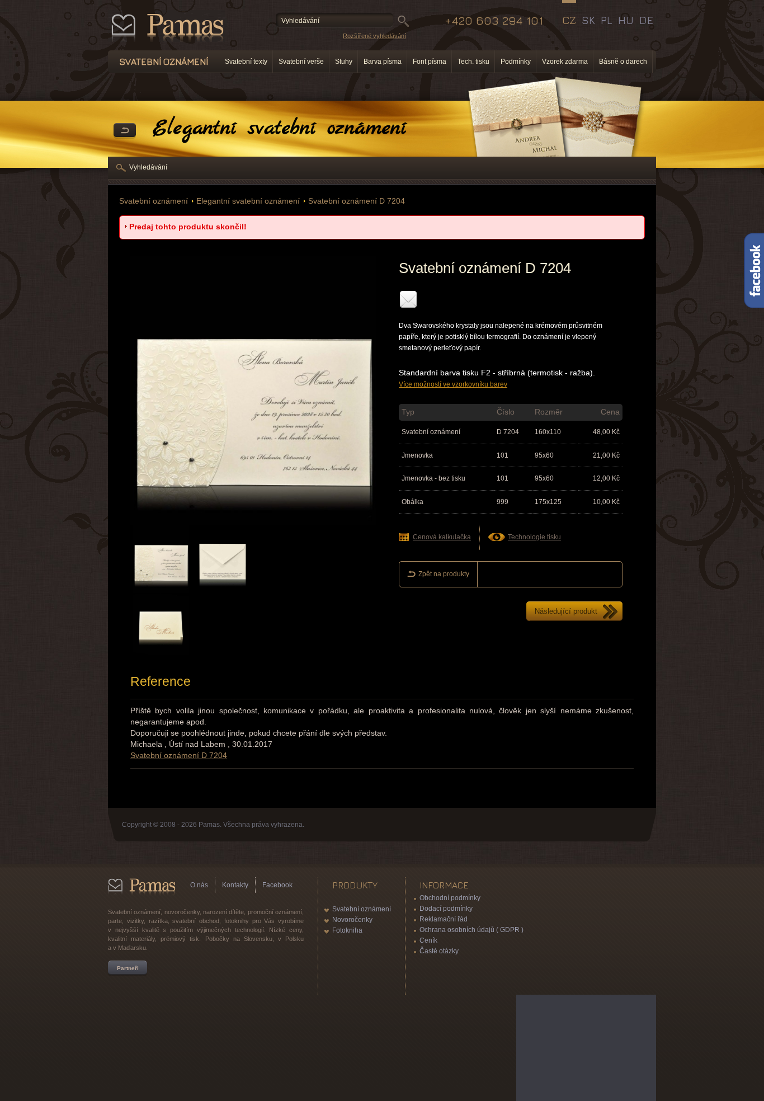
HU (626, 20)
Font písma (429, 61)
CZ (569, 20)
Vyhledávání (148, 167)
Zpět (125, 131)
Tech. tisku (473, 61)
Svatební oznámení (153, 201)
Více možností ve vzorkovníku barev (453, 384)
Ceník (428, 940)
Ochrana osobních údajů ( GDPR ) (471, 930)
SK (588, 20)
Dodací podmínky (446, 908)
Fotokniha (347, 930)
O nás (199, 885)
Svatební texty (246, 61)
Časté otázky (439, 951)
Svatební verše (301, 61)
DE (646, 20)
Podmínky (516, 61)
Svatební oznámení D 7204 (356, 201)
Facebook (277, 885)
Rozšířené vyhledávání (374, 35)
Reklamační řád (443, 919)
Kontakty (235, 885)
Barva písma (383, 61)
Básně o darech (623, 61)
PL (606, 20)
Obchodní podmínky (449, 898)
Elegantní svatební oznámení (248, 201)
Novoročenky (352, 920)
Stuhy (343, 61)
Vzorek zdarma (565, 61)
